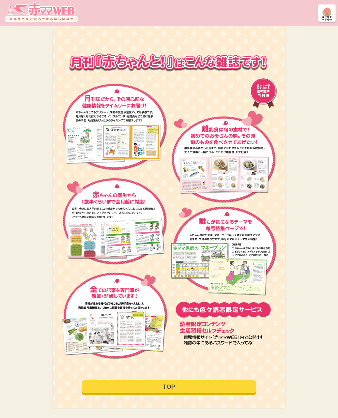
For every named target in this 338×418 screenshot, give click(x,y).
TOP (169, 386)
